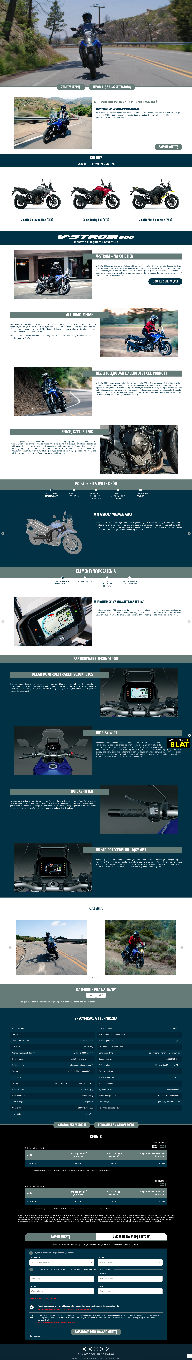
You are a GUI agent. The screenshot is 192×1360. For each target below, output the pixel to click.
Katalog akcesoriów (72, 1125)
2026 (163, 1146)
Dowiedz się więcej (165, 281)
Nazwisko (102, 1274)
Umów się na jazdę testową (112, 87)
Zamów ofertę (71, 87)
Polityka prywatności (105, 1354)
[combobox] (61, 1262)
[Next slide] (189, 533)
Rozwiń (87, 1309)
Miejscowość (35, 1257)
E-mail (101, 1286)
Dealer (101, 1257)
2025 (154, 1146)
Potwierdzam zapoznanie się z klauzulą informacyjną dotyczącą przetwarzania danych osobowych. (78, 1306)
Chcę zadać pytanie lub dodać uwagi (44, 1299)
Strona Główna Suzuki (87, 1354)
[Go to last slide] (2, 533)
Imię (31, 1274)
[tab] (92, 977)
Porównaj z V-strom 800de (116, 1125)
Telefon (33, 1286)
